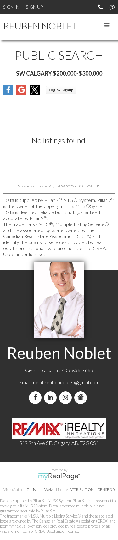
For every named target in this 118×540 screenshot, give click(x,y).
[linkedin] (51, 398)
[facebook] (36, 398)
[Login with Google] (21, 93)
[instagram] (66, 398)
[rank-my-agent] (81, 398)
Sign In (11, 6)
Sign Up (34, 6)
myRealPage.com (59, 476)
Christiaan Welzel (40, 489)
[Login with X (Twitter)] (35, 93)
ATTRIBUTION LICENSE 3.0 (92, 489)
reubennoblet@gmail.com (72, 382)
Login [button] (61, 90)
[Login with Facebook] (8, 93)
